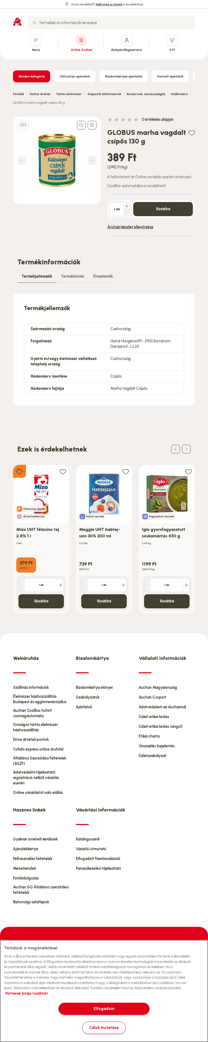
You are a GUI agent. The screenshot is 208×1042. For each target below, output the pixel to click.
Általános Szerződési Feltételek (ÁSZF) (39, 761)
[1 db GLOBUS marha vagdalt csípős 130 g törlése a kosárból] (126, 212)
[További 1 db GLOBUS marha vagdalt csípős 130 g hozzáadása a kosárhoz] (126, 206)
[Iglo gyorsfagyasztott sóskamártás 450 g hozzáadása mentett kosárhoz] (188, 471)
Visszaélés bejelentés (157, 746)
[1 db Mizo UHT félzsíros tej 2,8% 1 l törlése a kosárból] (22, 585)
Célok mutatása (104, 1027)
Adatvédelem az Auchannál (162, 707)
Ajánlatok (84, 707)
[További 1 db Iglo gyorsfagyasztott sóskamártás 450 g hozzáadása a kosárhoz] (186, 585)
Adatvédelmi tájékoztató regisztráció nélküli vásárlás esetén (36, 777)
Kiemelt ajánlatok (170, 76)
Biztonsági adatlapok (31, 902)
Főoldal (18, 94)
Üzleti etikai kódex (154, 717)
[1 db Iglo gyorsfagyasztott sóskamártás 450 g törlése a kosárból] (147, 585)
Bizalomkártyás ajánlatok (123, 76)
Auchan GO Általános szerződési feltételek (41, 890)
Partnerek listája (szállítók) (26, 993)
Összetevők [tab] (103, 276)
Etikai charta (149, 736)
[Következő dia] (186, 449)
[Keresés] (34, 22)
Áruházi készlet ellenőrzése (130, 227)
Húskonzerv (179, 94)
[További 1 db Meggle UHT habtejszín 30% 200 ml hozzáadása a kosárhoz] (123, 585)
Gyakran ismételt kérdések (35, 839)
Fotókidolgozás (26, 878)
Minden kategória (31, 76)
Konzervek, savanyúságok (146, 94)
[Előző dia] (175, 449)
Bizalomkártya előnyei (94, 687)
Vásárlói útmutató (91, 849)
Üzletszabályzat (152, 756)
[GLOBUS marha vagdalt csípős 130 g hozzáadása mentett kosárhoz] (191, 132)
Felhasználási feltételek (32, 858)
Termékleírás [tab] (72, 276)
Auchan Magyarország (158, 687)
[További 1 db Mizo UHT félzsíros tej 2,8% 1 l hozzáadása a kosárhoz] (61, 585)
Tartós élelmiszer (69, 94)
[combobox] (111, 22)
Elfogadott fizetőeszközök (98, 858)
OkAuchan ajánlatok (75, 76)
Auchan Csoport (152, 697)
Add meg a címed (109, 4)
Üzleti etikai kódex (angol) (161, 726)
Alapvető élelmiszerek (104, 94)
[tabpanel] (104, 350)
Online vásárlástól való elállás (38, 792)
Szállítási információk (31, 687)
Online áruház (40, 94)
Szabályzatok (87, 697)
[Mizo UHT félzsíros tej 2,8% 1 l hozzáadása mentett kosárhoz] (63, 471)
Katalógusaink (88, 839)
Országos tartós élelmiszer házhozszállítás (35, 727)
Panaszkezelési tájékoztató (98, 868)
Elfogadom (104, 1008)
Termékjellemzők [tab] (37, 276)
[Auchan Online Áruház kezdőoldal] (17, 21)
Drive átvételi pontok (31, 739)
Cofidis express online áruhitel (38, 749)
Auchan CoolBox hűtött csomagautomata (32, 713)
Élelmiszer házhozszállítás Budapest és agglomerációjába (39, 699)
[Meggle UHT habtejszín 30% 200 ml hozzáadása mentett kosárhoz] (125, 471)
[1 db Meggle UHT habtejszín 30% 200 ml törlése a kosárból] (84, 585)
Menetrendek (24, 868)
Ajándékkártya (25, 849)
